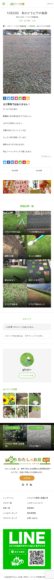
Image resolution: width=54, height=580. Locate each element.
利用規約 (30, 508)
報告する (47, 156)
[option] (15, 437)
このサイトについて (35, 503)
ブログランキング (10, 518)
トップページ (8, 498)
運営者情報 (31, 513)
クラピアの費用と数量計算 (37, 498)
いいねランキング (10, 513)
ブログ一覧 (7, 503)
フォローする (28, 375)
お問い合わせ (32, 518)
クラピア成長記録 (32, 17)
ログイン (50, 4)
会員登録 (27, 478)
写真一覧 (6, 508)
